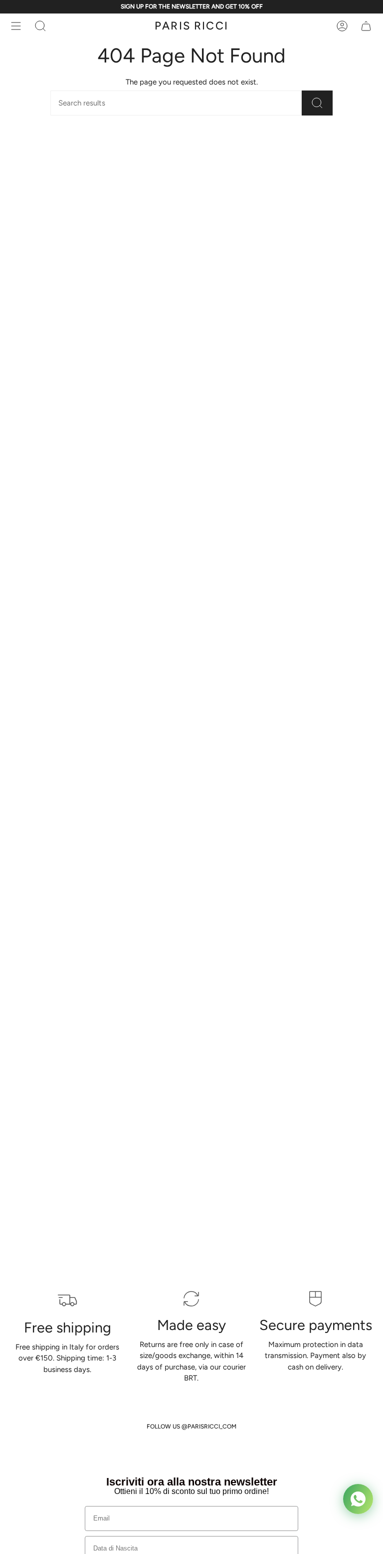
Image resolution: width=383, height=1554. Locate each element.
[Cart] (366, 26)
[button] (40, 26)
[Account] (342, 26)
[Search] (317, 103)
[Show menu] (15, 26)
